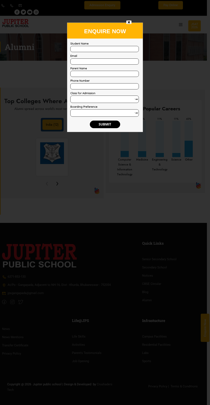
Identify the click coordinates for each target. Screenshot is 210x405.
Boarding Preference (83, 106)
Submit (105, 124)
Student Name (79, 43)
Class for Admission (82, 93)
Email (73, 55)
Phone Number (80, 80)
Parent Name (78, 68)
